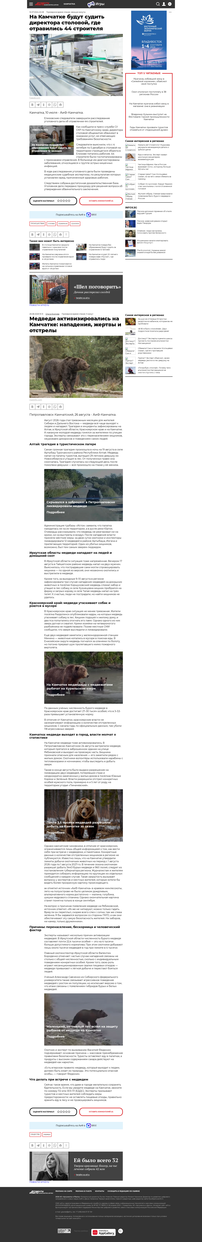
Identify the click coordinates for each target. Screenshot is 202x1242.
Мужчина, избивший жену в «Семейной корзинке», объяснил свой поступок (149, 81)
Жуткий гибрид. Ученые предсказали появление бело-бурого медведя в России (155, 196)
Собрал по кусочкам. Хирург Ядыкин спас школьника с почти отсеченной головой (155, 186)
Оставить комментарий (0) (101, 201)
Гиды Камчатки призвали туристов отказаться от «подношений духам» (149, 128)
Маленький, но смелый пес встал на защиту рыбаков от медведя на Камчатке (82, 1028)
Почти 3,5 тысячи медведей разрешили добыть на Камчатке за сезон (79, 824)
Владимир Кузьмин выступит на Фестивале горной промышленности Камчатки (149, 117)
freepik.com (34, 98)
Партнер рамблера (81, 1231)
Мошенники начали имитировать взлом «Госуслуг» (152, 242)
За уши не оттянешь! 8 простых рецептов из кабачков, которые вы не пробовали (155, 321)
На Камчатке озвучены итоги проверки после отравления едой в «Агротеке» (58, 256)
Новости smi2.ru (39, 305)
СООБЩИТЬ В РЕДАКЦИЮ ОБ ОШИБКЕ (124, 1191)
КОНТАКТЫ (99, 1191)
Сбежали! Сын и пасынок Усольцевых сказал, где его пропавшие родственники (155, 350)
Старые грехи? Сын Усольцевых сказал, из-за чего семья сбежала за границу (154, 176)
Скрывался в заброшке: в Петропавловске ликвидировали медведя (81, 504)
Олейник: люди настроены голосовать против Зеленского (151, 232)
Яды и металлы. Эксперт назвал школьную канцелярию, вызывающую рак (152, 157)
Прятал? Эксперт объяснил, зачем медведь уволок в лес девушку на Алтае (153, 360)
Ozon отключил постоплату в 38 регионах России (149, 93)
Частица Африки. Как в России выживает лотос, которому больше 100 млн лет (154, 166)
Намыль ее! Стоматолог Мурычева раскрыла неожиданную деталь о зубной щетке (154, 147)
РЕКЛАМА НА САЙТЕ (63, 1191)
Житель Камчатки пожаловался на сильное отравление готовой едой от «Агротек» (57, 266)
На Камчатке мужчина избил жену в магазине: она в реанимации (149, 105)
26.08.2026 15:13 (36, 314)
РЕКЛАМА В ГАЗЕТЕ (84, 1191)
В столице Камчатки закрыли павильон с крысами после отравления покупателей (55, 247)
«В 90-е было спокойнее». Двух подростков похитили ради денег (153, 330)
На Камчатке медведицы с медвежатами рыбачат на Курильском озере (80, 686)
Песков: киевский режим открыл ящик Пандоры (152, 222)
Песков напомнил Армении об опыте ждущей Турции (154, 212)
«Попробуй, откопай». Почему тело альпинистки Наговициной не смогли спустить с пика (154, 370)
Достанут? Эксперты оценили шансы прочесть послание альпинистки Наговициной (155, 340)
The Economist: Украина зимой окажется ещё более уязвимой (151, 251)
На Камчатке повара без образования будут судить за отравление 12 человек (102, 247)
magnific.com (35, 400)
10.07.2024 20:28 (36, 12)
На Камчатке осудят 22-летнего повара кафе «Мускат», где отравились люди (103, 256)
